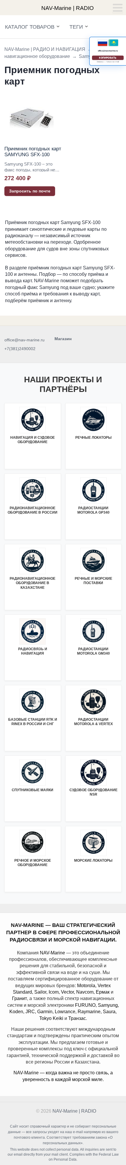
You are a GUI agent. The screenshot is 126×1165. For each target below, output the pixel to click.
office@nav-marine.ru (24, 340)
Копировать (107, 57)
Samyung (89, 56)
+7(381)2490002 (19, 348)
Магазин (63, 338)
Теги (76, 27)
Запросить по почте (29, 191)
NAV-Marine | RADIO (74, 1111)
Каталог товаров (30, 27)
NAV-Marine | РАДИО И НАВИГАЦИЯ (44, 49)
